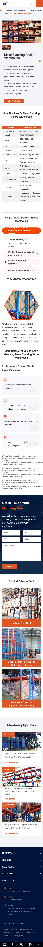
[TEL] (13, 944)
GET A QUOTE (14, 101)
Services (6, 860)
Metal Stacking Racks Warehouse (18, 14)
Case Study (8, 867)
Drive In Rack (35, 10)
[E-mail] (4, 944)
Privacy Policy (18, 936)
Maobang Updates (21, 725)
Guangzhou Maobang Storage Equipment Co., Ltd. (20, 931)
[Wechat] (21, 944)
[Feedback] (30, 944)
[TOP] (38, 944)
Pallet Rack (23, 10)
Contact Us (8, 881)
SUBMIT (9, 567)
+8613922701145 (15, 900)
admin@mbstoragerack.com (19, 891)
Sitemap (7, 936)
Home (6, 10)
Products (14, 10)
